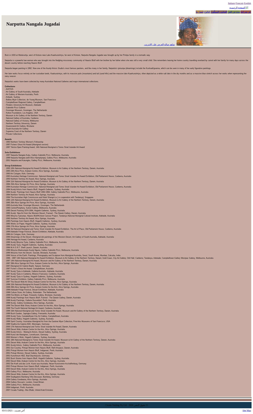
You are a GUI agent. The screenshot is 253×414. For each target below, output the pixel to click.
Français (239, 3)
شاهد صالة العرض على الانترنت (159, 44)
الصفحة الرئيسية (237, 7)
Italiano (231, 3)
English (247, 3)
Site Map (247, 410)
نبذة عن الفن (234, 12)
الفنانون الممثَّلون (219, 12)
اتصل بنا (200, 12)
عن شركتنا (246, 12)
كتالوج (207, 12)
